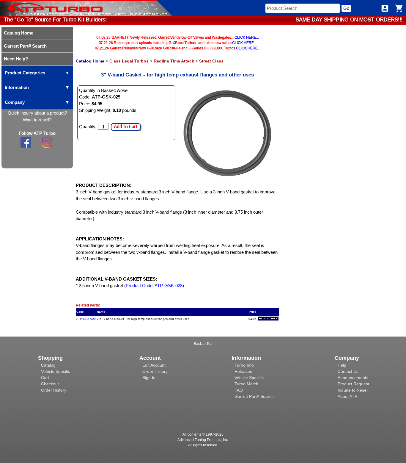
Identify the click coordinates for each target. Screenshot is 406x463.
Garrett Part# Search (254, 396)
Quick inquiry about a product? (37, 112)
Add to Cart (126, 126)
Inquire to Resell (353, 390)
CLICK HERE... (247, 37)
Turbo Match (246, 383)
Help (342, 365)
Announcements (353, 377)
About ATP (347, 396)
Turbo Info (244, 365)
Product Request (353, 383)
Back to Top (203, 344)
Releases (243, 371)
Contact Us (348, 371)
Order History (53, 390)
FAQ (239, 390)
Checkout (50, 383)
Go (346, 8)
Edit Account (154, 365)
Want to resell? (37, 119)
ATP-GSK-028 (86, 318)
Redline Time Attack (174, 61)
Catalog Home (90, 61)
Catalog (48, 365)
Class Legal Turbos (129, 61)
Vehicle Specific (55, 371)
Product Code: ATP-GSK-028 (154, 285)
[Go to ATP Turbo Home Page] (45, 7)
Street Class (211, 61)
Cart (45, 377)
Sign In (148, 377)
